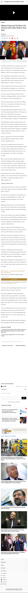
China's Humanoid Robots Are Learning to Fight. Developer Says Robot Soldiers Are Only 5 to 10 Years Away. (13, 459)
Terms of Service (5, 283)
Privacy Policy (13, 283)
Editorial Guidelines (20, 345)
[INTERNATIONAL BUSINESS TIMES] (14, 2)
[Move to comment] (17, 38)
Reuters (4, 34)
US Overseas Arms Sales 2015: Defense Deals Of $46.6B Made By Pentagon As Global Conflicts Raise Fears (13, 331)
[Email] (15, 38)
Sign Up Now (7, 431)
